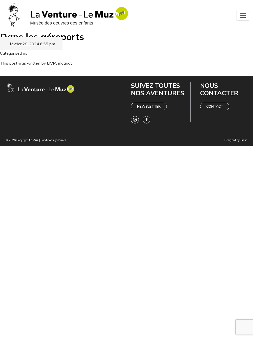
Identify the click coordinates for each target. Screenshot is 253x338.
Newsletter (149, 106)
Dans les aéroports (42, 36)
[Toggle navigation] (243, 16)
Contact (214, 106)
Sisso (243, 140)
